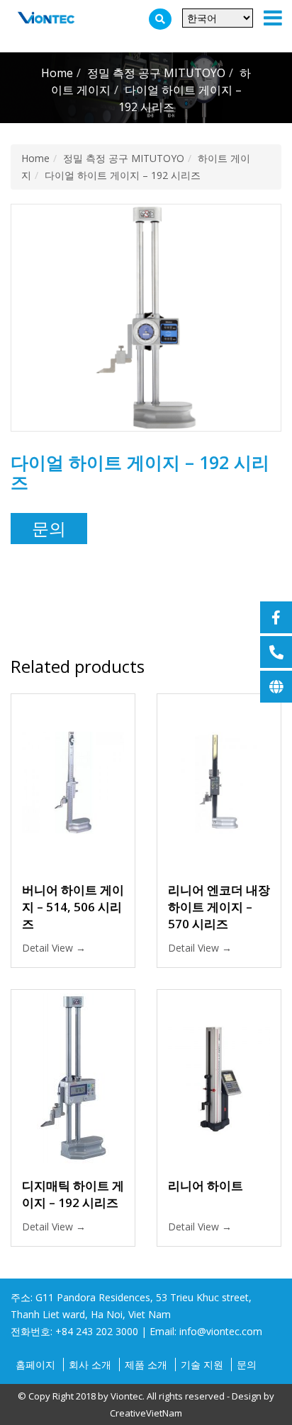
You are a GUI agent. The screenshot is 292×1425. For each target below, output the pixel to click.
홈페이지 (35, 1364)
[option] (146, 317)
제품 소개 (146, 1364)
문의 (49, 528)
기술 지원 (202, 1364)
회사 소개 (90, 1364)
